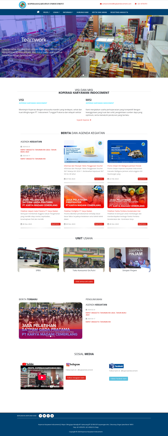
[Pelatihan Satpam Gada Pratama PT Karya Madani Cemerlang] (41, 196)
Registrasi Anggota (119, 12)
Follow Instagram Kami (75, 378)
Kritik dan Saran (99, 12)
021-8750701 (141, 4)
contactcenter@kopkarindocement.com (116, 4)
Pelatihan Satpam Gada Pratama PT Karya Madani (39, 211)
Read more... (99, 179)
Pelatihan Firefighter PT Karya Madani (78, 211)
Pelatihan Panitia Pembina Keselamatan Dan (123, 211)
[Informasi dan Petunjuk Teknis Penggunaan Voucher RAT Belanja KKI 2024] (84, 151)
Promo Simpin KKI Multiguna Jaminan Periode (124, 166)
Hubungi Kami (82, 12)
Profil (46, 12)
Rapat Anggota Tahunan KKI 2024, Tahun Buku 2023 (38, 151)
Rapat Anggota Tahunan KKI (33, 159)
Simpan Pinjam (130, 270)
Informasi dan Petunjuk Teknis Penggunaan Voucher (83, 166)
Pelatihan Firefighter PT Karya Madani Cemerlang (50, 332)
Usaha (55, 12)
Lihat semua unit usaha (84, 281)
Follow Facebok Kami (119, 379)
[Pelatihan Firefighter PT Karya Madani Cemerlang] (84, 196)
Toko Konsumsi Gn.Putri (84, 270)
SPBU (38, 270)
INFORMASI (67, 12)
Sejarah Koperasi (83, 120)
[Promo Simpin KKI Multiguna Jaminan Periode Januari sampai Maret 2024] (127, 151)
